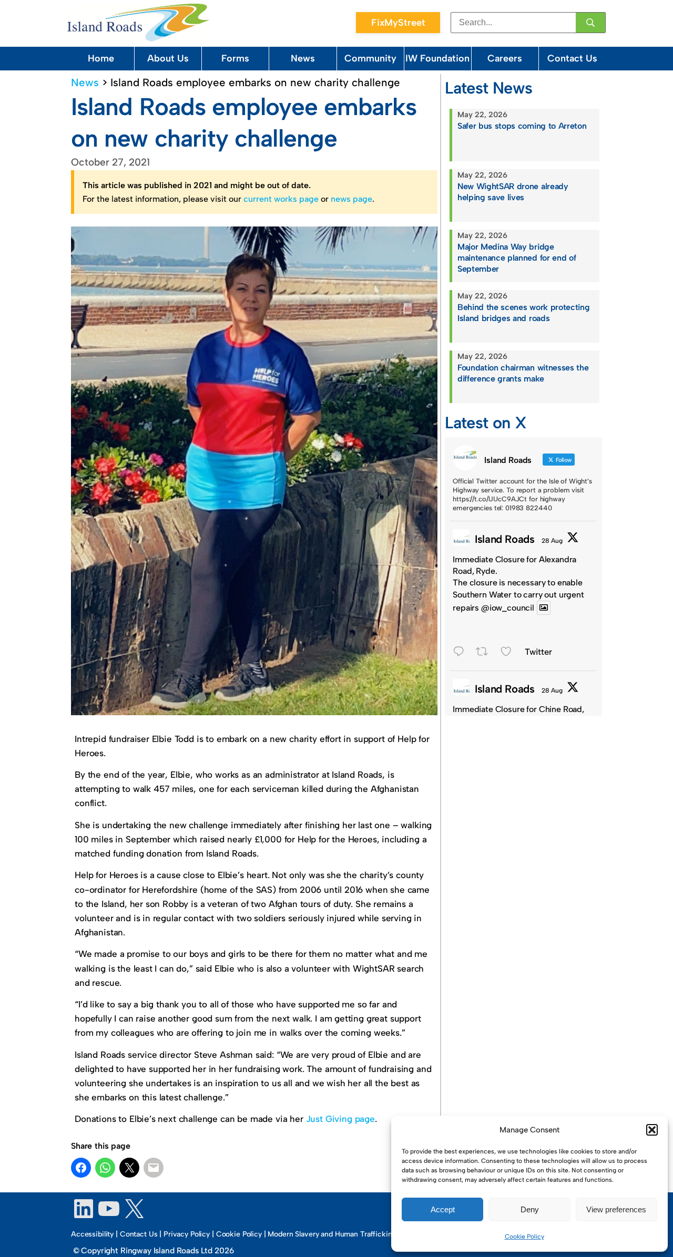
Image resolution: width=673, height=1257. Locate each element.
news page (351, 199)
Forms (235, 58)
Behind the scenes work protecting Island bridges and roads (523, 312)
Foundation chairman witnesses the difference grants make (522, 373)
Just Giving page (340, 1119)
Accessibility (92, 1234)
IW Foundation (437, 58)
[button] (652, 1130)
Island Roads (504, 539)
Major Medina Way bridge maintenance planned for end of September (516, 258)
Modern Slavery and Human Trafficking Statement (350, 1234)
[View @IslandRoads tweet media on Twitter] (543, 608)
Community (370, 58)
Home (101, 58)
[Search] (590, 23)
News (303, 58)
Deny (530, 1209)
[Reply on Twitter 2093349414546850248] (461, 653)
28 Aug (552, 540)
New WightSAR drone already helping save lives (512, 191)
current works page (281, 199)
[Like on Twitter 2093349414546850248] (509, 653)
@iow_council (507, 608)
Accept (443, 1209)
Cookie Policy (524, 1236)
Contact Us (572, 58)
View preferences (616, 1209)
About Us (168, 58)
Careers (504, 58)
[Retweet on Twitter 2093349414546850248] (485, 653)
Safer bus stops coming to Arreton (521, 126)
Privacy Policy (187, 1234)
